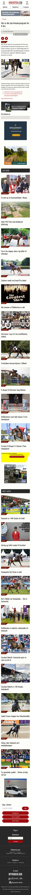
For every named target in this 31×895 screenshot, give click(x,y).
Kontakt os (15, 862)
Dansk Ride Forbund (7, 98)
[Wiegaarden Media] (15, 882)
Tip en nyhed (16, 817)
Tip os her (9, 862)
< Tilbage (3, 19)
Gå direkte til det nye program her (13, 92)
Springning (4, 412)
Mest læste (15, 821)
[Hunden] (15, 874)
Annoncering (21, 862)
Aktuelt (3, 42)
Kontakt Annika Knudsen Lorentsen (17, 456)
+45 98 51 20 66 (9, 853)
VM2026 (3, 514)
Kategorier (15, 813)
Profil (3, 385)
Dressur (3, 276)
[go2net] (15, 878)
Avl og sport (4, 193)
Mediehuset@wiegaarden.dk (19, 853)
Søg (25, 808)
